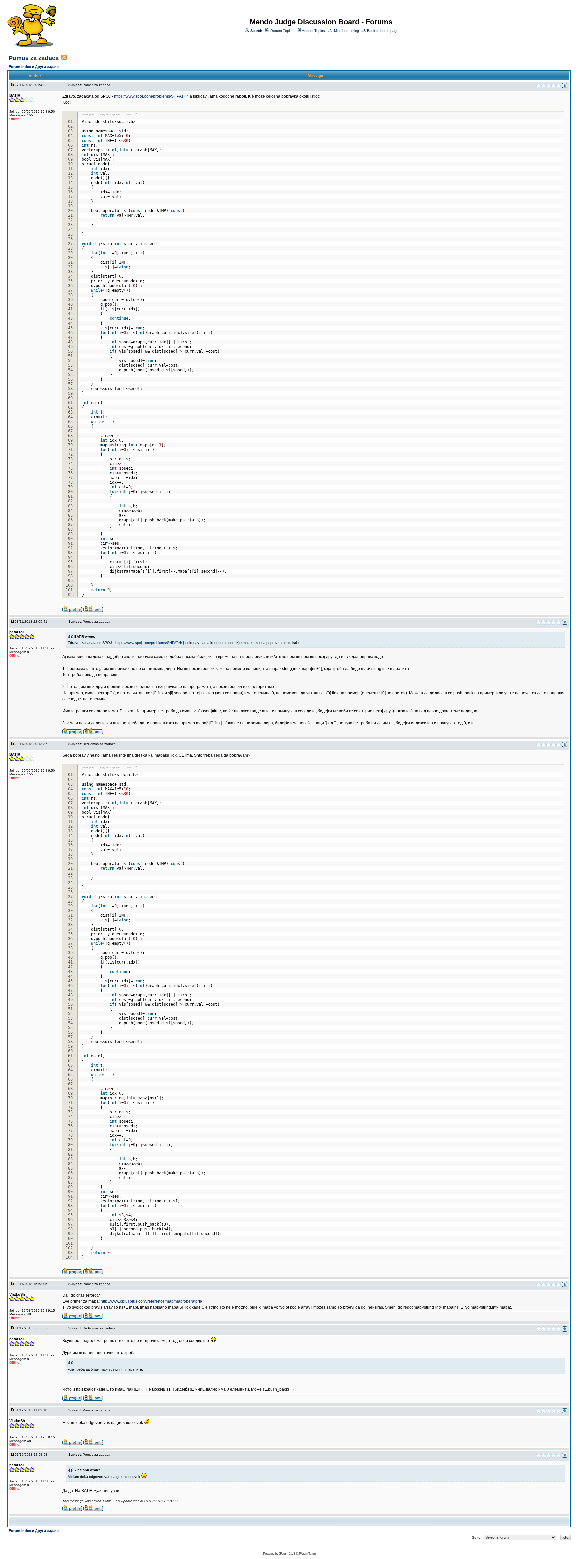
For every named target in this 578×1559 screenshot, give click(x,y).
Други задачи (47, 67)
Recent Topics (282, 31)
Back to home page (382, 31)
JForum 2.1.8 (287, 1553)
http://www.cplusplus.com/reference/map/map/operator (150, 1301)
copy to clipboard (110, 114)
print (129, 114)
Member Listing (346, 31)
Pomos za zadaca (34, 58)
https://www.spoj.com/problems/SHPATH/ (151, 96)
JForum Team (306, 1553)
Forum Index (20, 67)
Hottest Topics (313, 31)
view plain (88, 114)
